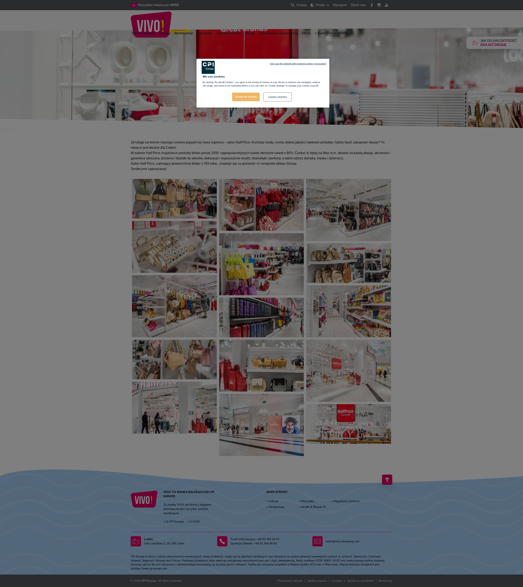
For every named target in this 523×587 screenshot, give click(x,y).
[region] (263, 83)
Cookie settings (277, 96)
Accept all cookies (246, 96)
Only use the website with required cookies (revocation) (298, 63)
